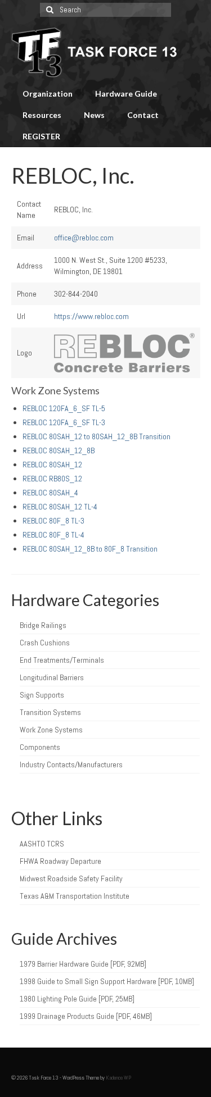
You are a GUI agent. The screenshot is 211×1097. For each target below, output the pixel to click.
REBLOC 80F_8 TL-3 (53, 521)
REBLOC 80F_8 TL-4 (53, 535)
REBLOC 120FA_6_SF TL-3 (64, 422)
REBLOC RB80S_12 (52, 479)
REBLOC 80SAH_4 (50, 493)
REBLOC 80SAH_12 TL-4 (60, 507)
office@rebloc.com (84, 238)
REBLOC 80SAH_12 (52, 464)
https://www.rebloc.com (91, 316)
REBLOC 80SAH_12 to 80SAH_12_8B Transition (96, 436)
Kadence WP (118, 1077)
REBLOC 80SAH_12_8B (59, 450)
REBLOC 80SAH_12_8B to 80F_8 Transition (90, 549)
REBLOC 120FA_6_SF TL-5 (64, 408)
